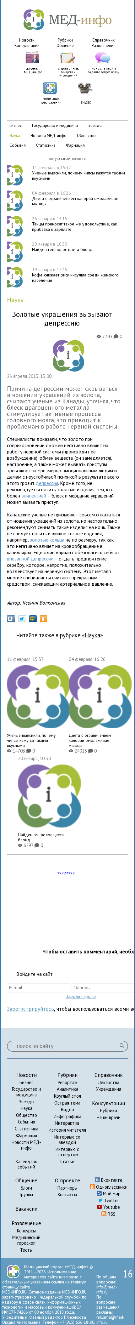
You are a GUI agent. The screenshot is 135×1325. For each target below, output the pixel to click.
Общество (26, 1115)
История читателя (67, 1130)
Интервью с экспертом (67, 1152)
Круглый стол (67, 1096)
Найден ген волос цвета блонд (62, 246)
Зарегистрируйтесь (30, 1008)
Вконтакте (111, 1180)
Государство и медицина (26, 1092)
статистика (46, 145)
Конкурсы (26, 1231)
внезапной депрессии (30, 558)
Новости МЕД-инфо (26, 1145)
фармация (75, 145)
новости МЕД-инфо (48, 135)
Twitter (111, 1200)
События (26, 1122)
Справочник (103, 40)
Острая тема (67, 1103)
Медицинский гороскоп (26, 1240)
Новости (27, 40)
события (17, 145)
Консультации (27, 45)
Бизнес (26, 1082)
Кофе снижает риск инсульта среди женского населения (75, 275)
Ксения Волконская (43, 603)
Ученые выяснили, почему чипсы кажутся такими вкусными (78, 173)
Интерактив (67, 1123)
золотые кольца (47, 540)
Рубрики (65, 40)
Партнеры (67, 1188)
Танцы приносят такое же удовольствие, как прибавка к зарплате (74, 224)
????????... (67, 873)
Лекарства (108, 1082)
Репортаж (67, 1082)
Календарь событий (26, 1164)
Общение (65, 45)
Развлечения (104, 45)
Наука (26, 1108)
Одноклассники (111, 1187)
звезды (95, 125)
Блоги (26, 1188)
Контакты (67, 1194)
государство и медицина (55, 125)
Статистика (26, 1129)
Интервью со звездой (67, 1140)
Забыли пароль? (81, 996)
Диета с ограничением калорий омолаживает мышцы (76, 198)
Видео (67, 1109)
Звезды (26, 1102)
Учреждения (108, 1089)
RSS (111, 1214)
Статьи (67, 1161)
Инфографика (67, 1116)
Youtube (111, 1207)
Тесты (26, 1250)
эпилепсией (33, 495)
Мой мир (111, 1194)
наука (14, 135)
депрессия (47, 483)
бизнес (15, 125)
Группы (26, 1194)
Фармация (26, 1136)
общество (86, 135)
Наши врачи (109, 1117)
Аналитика (67, 1089)
